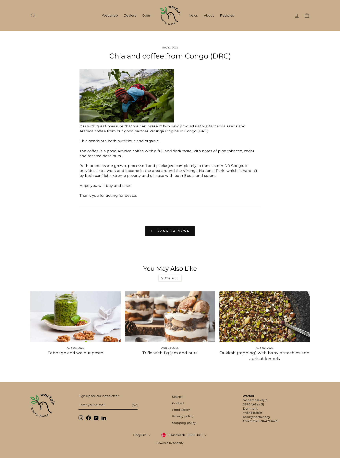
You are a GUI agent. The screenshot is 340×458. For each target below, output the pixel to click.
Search (177, 397)
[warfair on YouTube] (96, 417)
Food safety (181, 410)
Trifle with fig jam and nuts (170, 352)
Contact (178, 403)
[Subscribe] (135, 405)
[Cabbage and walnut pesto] (75, 316)
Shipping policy (184, 423)
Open (146, 15)
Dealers (130, 15)
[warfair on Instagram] (81, 417)
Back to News (173, 231)
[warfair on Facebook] (88, 417)
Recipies (227, 15)
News (193, 15)
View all (170, 278)
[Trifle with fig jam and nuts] (170, 316)
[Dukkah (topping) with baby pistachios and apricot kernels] (264, 316)
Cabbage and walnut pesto (75, 352)
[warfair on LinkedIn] (104, 417)
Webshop (110, 15)
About (209, 15)
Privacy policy (182, 416)
